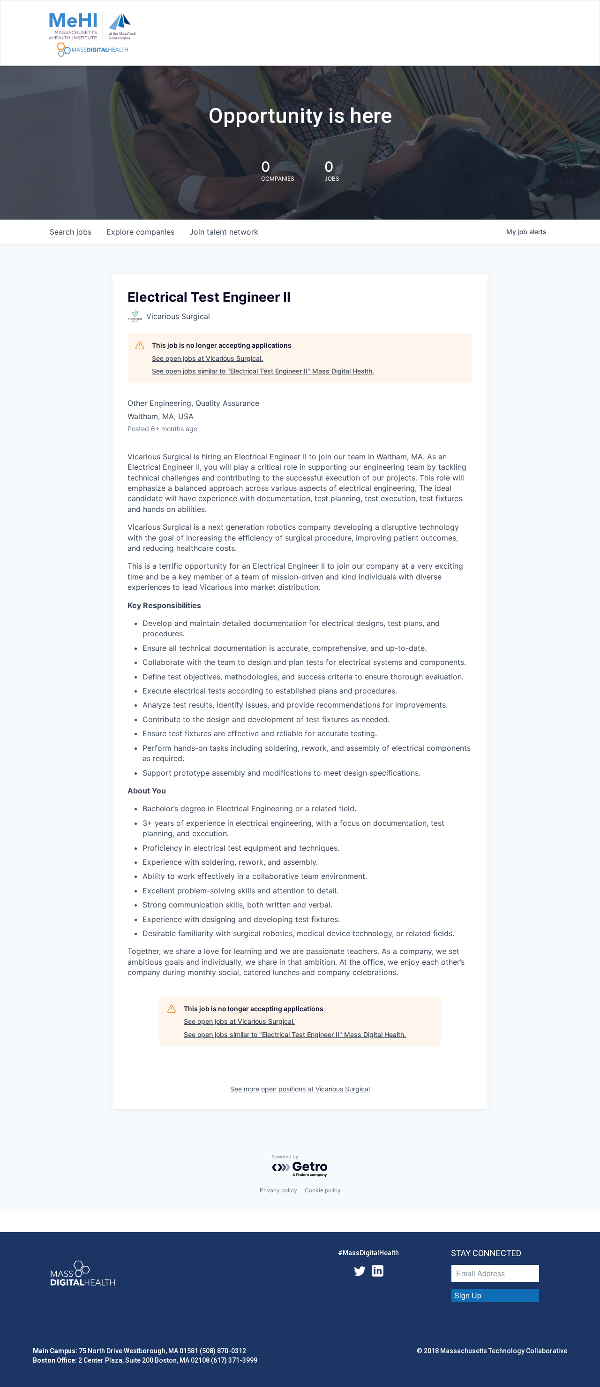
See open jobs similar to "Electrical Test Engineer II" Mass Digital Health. (263, 371)
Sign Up (467, 1295)
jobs (70, 231)
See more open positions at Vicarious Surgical (300, 1089)
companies (140, 231)
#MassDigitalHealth (368, 1253)
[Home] (92, 34)
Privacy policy (278, 1190)
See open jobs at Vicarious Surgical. (207, 358)
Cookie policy (323, 1190)
